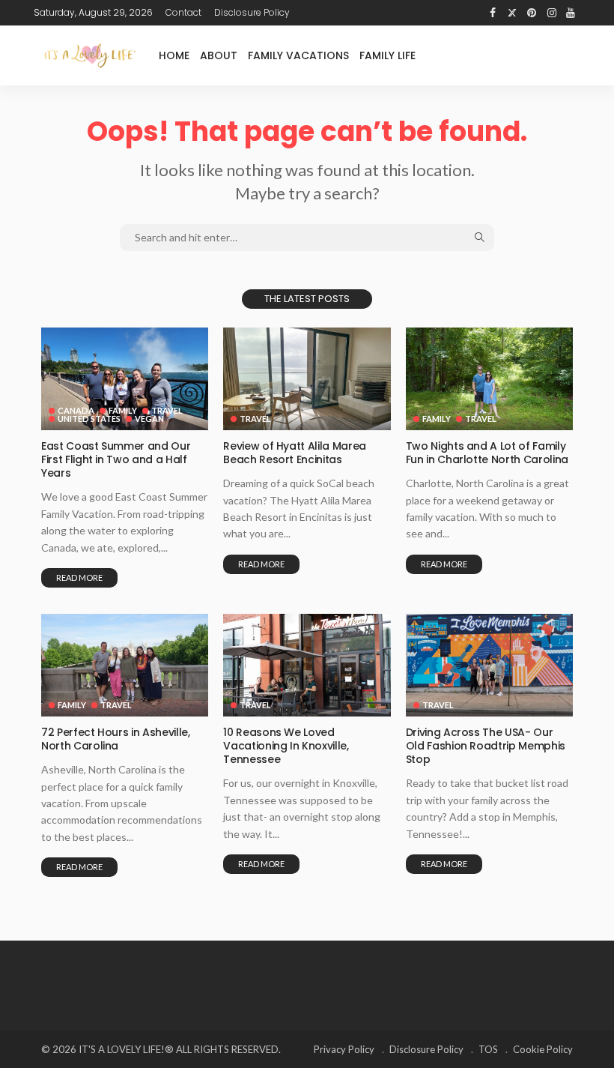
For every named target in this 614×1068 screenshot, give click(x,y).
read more (79, 577)
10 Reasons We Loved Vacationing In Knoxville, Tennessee (285, 746)
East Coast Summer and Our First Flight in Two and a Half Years (115, 459)
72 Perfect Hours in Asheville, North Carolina (115, 739)
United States (89, 418)
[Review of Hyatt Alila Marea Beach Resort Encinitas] (306, 379)
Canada (76, 410)
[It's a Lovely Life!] (90, 55)
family (123, 410)
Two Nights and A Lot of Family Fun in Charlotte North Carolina (487, 452)
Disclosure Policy (252, 12)
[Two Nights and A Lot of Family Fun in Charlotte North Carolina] (489, 379)
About (218, 55)
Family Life (387, 55)
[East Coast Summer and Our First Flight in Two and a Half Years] (124, 379)
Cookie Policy (543, 1049)
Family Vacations (298, 55)
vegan (149, 418)
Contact (183, 12)
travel (167, 410)
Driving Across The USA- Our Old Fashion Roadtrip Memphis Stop (485, 746)
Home (174, 55)
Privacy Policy (344, 1049)
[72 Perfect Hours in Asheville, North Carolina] (124, 665)
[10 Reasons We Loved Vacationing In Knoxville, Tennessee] (306, 665)
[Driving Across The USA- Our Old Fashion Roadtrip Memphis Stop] (489, 665)
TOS (488, 1049)
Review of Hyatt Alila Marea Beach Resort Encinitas (294, 452)
